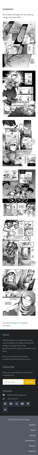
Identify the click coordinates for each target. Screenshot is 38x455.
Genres (32, 435)
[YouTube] (11, 403)
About (33, 430)
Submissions (30, 440)
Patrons (32, 446)
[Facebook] (5, 403)
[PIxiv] (28, 403)
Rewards (32, 451)
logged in (16, 323)
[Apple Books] (5, 409)
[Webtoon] (22, 403)
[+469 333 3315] (5, 398)
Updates (32, 425)
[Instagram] (16, 403)
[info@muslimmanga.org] (5, 395)
